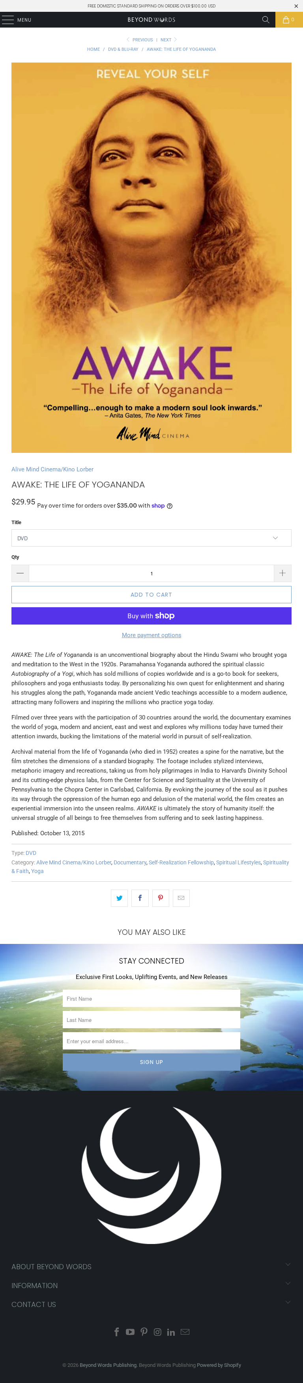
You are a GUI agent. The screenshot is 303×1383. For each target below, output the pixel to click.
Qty (15, 557)
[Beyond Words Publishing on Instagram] (158, 1333)
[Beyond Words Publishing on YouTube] (131, 1333)
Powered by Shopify (219, 1365)
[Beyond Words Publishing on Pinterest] (144, 1333)
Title (16, 522)
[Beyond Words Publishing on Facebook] (117, 1333)
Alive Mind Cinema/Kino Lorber (52, 469)
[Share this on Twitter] (119, 898)
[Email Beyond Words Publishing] (185, 1333)
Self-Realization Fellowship (181, 862)
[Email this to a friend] (181, 898)
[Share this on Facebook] (139, 898)
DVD (31, 853)
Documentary (130, 862)
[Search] (265, 20)
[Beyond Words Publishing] (151, 20)
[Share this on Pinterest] (160, 898)
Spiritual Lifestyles (238, 862)
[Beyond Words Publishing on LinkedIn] (172, 1333)
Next (167, 40)
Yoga (37, 871)
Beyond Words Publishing (108, 1365)
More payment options (151, 635)
